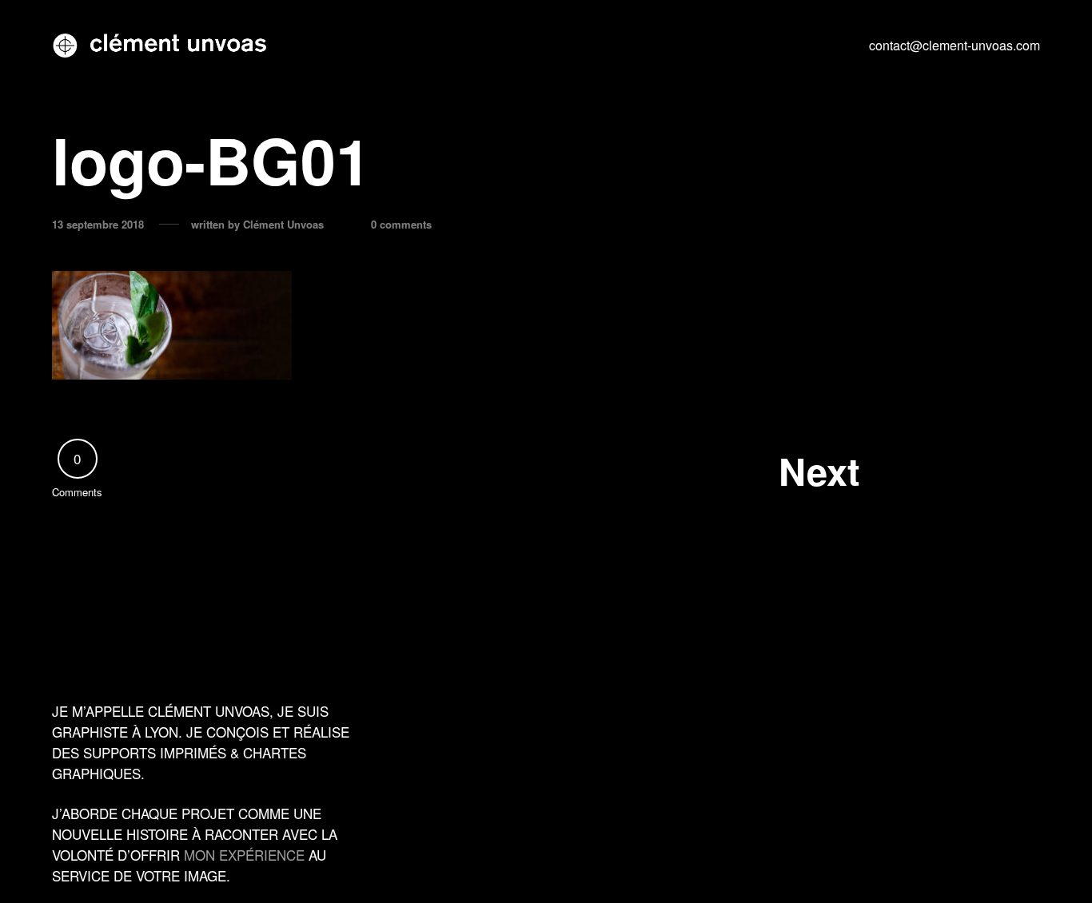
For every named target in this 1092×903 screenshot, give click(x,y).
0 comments (401, 224)
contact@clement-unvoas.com (954, 45)
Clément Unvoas (283, 224)
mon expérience (244, 855)
